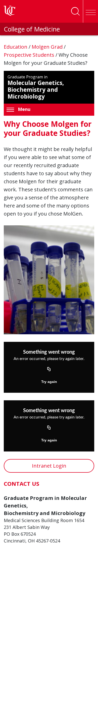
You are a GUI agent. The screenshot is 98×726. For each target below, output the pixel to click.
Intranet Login (49, 465)
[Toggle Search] (75, 11)
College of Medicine (32, 29)
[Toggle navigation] (90, 11)
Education (16, 46)
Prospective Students (30, 54)
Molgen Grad (48, 46)
